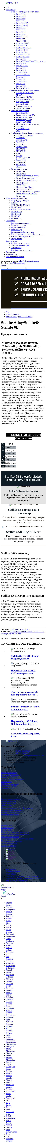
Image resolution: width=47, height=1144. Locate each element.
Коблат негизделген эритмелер (19, 316)
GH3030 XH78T (23, 75)
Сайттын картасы (13, 872)
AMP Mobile (11, 874)
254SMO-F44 (21, 147)
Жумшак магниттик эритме (27, 124)
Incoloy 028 (21, 86)
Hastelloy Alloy (7, 828)
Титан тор (20, 196)
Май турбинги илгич (10, 815)
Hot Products (11, 869)
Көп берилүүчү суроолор (21, 250)
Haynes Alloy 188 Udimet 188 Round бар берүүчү (24, 722)
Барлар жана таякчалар (20, 223)
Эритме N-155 (22, 104)
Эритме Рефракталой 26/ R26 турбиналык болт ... (24, 693)
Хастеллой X (21, 45)
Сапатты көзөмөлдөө (20, 245)
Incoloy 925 (21, 70)
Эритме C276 (11, 876)
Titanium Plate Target (24, 189)
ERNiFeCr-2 (16, 214)
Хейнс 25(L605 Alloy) (25, 93)
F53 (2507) (20, 144)
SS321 (18, 167)
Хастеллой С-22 (23, 54)
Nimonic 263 (21, 81)
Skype (3, 889)
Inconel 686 (20, 30)
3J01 (18, 131)
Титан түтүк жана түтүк (26, 180)
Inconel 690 (20, 34)
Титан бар (20, 171)
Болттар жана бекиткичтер (22, 232)
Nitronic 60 (20, 138)
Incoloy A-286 (22, 66)
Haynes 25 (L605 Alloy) (10, 775)
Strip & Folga (16, 230)
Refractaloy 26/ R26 (9, 786)
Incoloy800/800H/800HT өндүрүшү (30, 61)
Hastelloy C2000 (22, 57)
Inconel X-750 (22, 25)
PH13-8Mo (20, 149)
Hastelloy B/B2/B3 (23, 48)
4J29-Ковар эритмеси (10, 784)
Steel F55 (20, 142)
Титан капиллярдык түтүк (27, 176)
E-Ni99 (14, 203)
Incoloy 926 (21, 63)
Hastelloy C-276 (22, 43)
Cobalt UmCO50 (23, 108)
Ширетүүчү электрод (20, 200)
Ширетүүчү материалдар (16, 198)
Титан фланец (22, 182)
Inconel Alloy (6, 825)
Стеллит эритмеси (24, 106)
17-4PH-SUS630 (23, 158)
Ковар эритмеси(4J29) (25, 115)
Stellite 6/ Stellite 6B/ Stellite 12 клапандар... (25, 708)
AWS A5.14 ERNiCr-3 (20, 205)
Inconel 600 (20, 18)
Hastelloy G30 (22, 50)
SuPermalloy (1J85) (24, 120)
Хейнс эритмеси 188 (25, 99)
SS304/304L (21, 162)
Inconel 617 (20, 32)
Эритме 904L (21, 140)
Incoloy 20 (20, 84)
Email (3, 896)
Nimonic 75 (20, 77)
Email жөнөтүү (7, 887)
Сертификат (16, 248)
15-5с (18, 153)
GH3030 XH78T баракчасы (12, 779)
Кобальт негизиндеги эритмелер (25, 90)
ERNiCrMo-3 (16, 207)
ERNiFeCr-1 (16, 218)
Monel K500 (21, 41)
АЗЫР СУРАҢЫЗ (8, 845)
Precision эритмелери (20, 111)
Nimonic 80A (21, 72)
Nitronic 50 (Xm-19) (24, 135)
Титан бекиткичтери (25, 178)
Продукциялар (12, 314)
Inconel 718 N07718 (9, 777)
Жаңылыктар (11, 254)
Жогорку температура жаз (22, 236)
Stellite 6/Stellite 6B (9, 773)
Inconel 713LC (22, 36)
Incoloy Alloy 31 (22, 88)
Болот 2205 (21, 160)
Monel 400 (20, 39)
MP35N (19, 95)
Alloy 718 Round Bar (18, 881)
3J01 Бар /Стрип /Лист (19, 629)
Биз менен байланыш (15, 257)
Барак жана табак (18, 227)
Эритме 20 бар (24, 876)
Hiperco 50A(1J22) (23, 122)
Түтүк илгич (16, 239)
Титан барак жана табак (26, 194)
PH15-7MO (21, 151)
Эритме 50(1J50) (23, 129)
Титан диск (21, 173)
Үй (7, 7)
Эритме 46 (20, 126)
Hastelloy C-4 (21, 52)
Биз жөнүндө (11, 241)
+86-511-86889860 (17, 263)
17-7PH (19, 155)
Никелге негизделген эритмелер (25, 12)
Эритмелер (10, 9)
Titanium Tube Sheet (24, 187)
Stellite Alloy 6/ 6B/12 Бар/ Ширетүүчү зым (24, 657)
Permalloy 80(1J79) (24, 117)
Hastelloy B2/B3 (7, 788)
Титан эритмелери (19, 169)
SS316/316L (21, 164)
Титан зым (20, 185)
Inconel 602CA (22, 23)
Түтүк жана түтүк (18, 225)
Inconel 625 (20, 16)
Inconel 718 (20, 14)
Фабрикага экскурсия (20, 243)
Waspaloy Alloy (22, 102)
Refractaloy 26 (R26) (24, 97)
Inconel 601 (20, 21)
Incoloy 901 (21, 68)
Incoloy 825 (21, 59)
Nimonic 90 (20, 79)
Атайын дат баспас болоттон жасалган (27, 133)
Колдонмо (10, 252)
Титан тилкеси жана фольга (28, 191)
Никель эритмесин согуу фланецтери (27, 234)
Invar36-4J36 (6, 782)
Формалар (10, 221)
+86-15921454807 (21, 753)
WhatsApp (11, 894)
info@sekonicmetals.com (29, 261)
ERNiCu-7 (15, 216)
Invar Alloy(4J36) (23, 113)
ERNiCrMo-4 (16, 212)
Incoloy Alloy (6, 830)
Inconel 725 (20, 27)
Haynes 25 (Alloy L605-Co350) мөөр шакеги (23, 672)
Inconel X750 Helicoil (24, 878)
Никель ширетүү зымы (21, 209)
